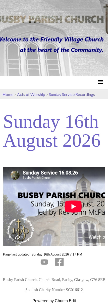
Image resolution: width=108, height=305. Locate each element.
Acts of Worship (31, 94)
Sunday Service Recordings (72, 94)
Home (8, 94)
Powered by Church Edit (54, 301)
